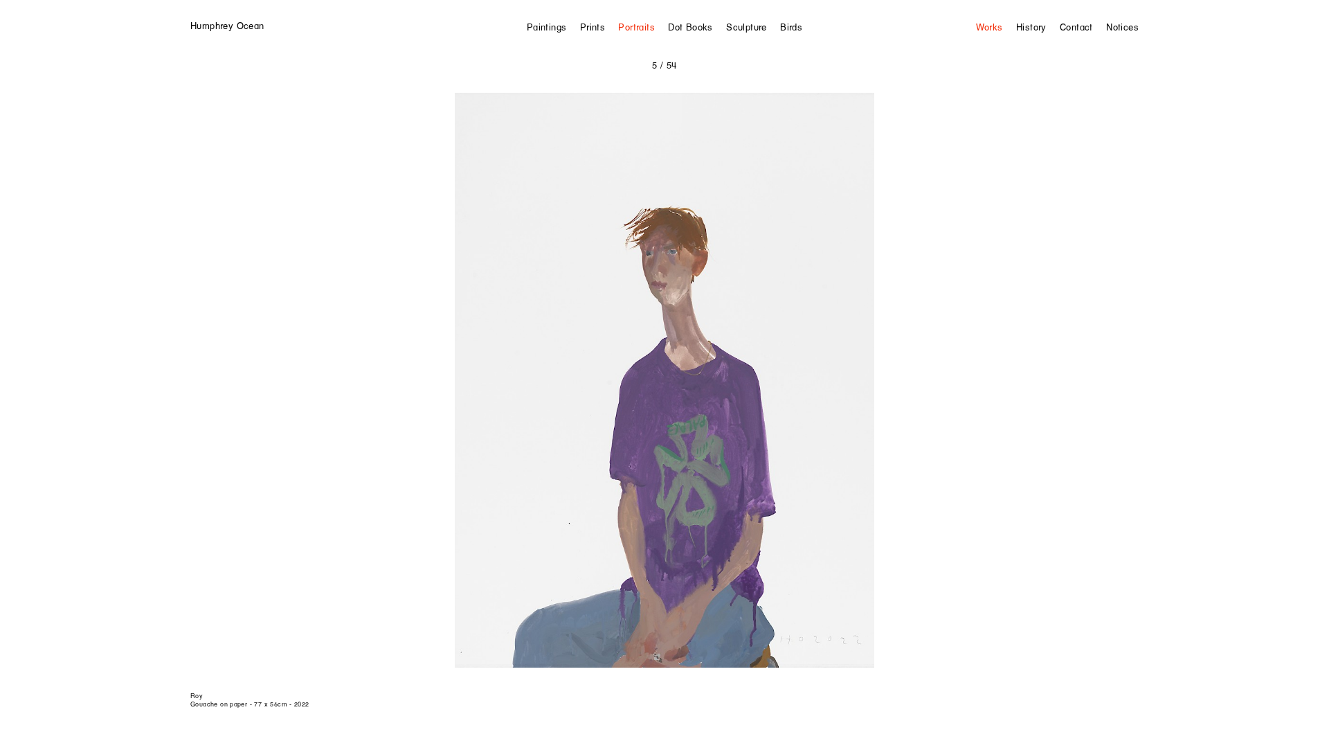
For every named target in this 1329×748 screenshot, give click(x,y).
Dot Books (690, 27)
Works (989, 27)
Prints (592, 27)
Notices (1122, 27)
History (1031, 27)
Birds (791, 27)
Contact (1076, 27)
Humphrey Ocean (227, 25)
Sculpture (746, 27)
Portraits (636, 27)
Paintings (547, 27)
